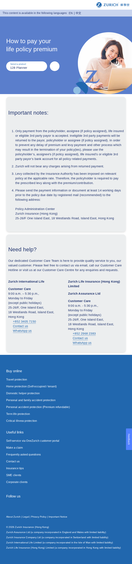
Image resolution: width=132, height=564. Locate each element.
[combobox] (26, 66)
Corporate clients (17, 482)
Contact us (20, 326)
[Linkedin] (85, 506)
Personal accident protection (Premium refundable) (38, 407)
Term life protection (18, 413)
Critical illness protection (21, 420)
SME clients (13, 475)
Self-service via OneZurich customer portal (32, 440)
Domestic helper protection (23, 393)
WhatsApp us (22, 330)
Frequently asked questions (23, 454)
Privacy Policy (39, 516)
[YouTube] (124, 506)
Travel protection (16, 379)
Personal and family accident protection (31, 400)
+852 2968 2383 (84, 333)
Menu (5, 5)
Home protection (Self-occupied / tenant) (31, 386)
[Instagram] (7, 506)
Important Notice (58, 516)
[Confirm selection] (54, 66)
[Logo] (112, 4)
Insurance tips (15, 468)
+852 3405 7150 (24, 321)
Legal (26, 516)
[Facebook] (46, 506)
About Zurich (13, 516)
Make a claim (14, 447)
